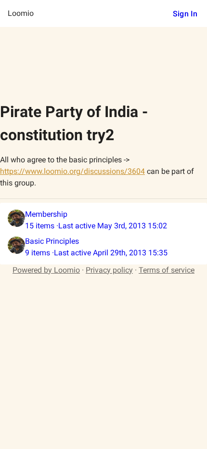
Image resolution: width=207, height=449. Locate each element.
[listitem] (103, 220)
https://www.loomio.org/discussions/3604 (72, 171)
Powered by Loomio (46, 270)
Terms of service (166, 270)
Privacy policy (109, 270)
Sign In (185, 13)
